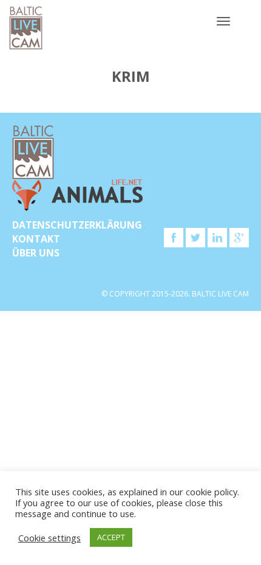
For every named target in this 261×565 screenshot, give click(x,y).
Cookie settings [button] (49, 537)
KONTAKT (36, 239)
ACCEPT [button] (111, 537)
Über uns (35, 252)
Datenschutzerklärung (77, 225)
